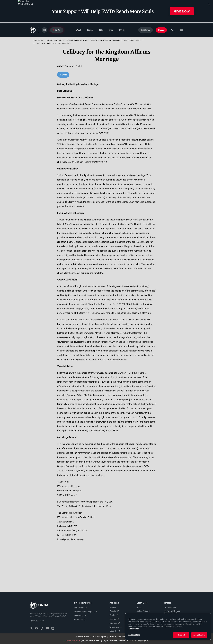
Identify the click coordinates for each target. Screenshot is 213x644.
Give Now (182, 11)
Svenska (113, 623)
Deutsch (113, 631)
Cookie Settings (134, 635)
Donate (161, 30)
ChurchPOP (78, 616)
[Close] (209, 4)
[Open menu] (181, 30)
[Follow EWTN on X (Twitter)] (31, 628)
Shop (111, 30)
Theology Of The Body (133, 40)
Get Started (145, 30)
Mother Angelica (143, 611)
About (139, 607)
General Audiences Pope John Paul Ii (106, 40)
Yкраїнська (114, 627)
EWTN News (79, 608)
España (113, 611)
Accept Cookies (199, 635)
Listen (90, 30)
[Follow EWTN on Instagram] (52, 628)
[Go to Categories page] (44, 30)
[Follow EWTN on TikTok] (41, 628)
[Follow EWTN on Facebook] (36, 628)
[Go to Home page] (39, 605)
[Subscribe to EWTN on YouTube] (47, 628)
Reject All (181, 635)
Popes (69, 40)
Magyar (113, 619)
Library (49, 40)
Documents (59, 40)
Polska (112, 615)
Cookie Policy (134, 629)
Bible (100, 30)
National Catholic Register (84, 612)
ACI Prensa (78, 620)
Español (113, 607)
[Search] (172, 30)
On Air (57, 30)
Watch (78, 30)
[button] (122, 30)
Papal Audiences (81, 40)
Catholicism (38, 40)
